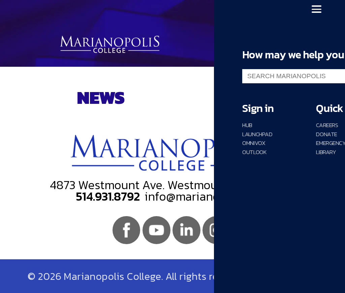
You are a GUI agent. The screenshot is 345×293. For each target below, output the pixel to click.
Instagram (216, 230)
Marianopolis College (109, 44)
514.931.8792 (108, 196)
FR (245, 9)
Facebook (126, 230)
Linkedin (186, 230)
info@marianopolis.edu (207, 196)
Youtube (156, 230)
